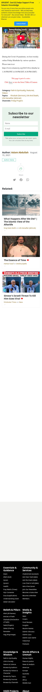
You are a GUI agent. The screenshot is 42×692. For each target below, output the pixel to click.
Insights (25, 625)
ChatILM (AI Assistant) (30, 574)
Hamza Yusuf (9, 264)
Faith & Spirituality (18, 90)
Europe (25, 671)
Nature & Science (9, 664)
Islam (5, 574)
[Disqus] (21, 528)
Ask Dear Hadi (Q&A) (30, 577)
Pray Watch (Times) (10, 589)
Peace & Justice (28, 661)
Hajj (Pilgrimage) (9, 635)
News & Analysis (28, 664)
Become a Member (29, 596)
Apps (24, 616)
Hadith (5, 586)
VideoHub (26, 641)
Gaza (21, 302)
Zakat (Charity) (8, 628)
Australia (26, 674)
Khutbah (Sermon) (18, 95)
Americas (26, 667)
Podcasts (26, 644)
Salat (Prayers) (8, 625)
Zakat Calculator (9, 602)
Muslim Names (28, 628)
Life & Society (8, 661)
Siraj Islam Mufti (10, 228)
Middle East (27, 683)
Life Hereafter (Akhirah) (11, 98)
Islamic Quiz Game (29, 638)
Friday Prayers (17, 101)
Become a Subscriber (30, 592)
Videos (5, 93)
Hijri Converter (8, 592)
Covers (25, 619)
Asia (24, 677)
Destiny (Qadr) (21, 264)
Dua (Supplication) (10, 596)
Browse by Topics (9, 676)
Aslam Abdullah (20, 152)
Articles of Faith (9, 616)
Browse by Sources (10, 679)
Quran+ (6, 583)
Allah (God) (7, 577)
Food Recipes (27, 622)
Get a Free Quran (29, 586)
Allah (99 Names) (9, 613)
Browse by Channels (10, 682)
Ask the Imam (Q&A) (30, 580)
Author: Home (9, 160)
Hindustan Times (10, 302)
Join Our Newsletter (30, 589)
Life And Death (32, 95)
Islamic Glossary (28, 632)
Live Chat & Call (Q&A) (31, 583)
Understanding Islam (11, 599)
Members (26, 599)
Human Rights (28, 658)
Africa (25, 680)
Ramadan (6, 631)
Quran (5, 580)
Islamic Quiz (27, 635)
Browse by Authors (10, 667)
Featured (30, 90)
